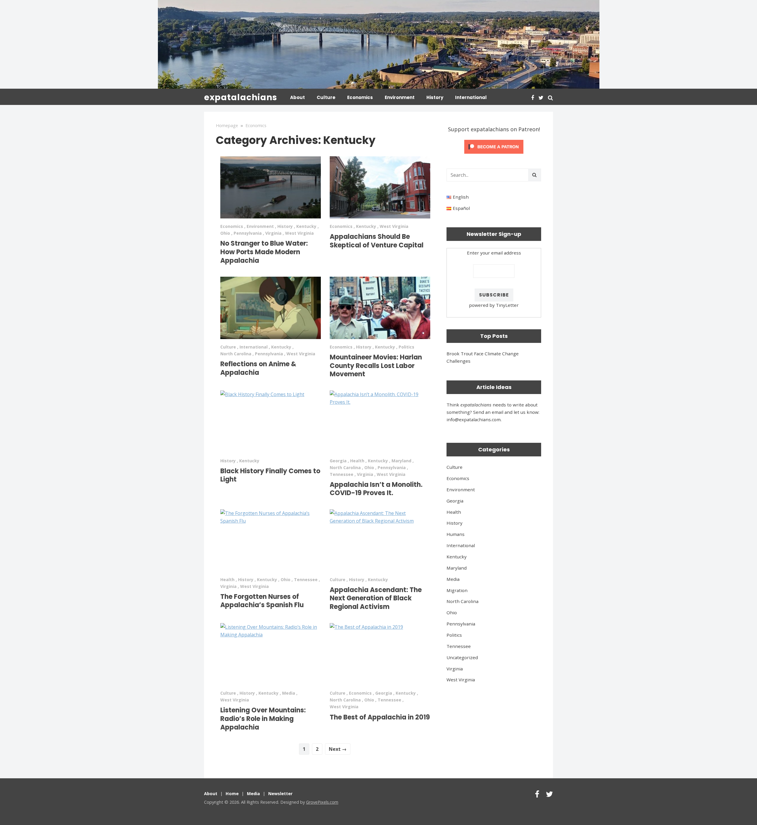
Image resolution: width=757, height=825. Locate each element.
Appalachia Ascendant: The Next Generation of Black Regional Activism (376, 598)
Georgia (338, 460)
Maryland (401, 460)
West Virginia (299, 233)
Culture (326, 97)
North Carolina (235, 353)
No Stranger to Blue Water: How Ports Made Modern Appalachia (264, 252)
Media (288, 693)
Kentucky (306, 226)
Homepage (227, 125)
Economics (360, 97)
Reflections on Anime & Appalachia (258, 368)
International (471, 97)
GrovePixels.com (322, 802)
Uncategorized (462, 657)
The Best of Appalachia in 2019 (380, 717)
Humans (456, 534)
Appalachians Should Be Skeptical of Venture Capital (376, 241)
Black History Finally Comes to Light (270, 475)
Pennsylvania (248, 233)
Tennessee (341, 474)
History (434, 97)
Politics (406, 347)
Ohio (225, 233)
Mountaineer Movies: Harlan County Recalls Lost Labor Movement (376, 366)
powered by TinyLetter (494, 305)
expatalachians (240, 97)
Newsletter (280, 793)
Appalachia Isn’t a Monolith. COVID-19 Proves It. (376, 489)
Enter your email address (494, 253)
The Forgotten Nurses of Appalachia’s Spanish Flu (262, 601)
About (297, 97)
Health (357, 460)
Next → (338, 749)
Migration (457, 590)
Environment (400, 97)
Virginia (273, 233)
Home (232, 793)
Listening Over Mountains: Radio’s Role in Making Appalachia (263, 719)
